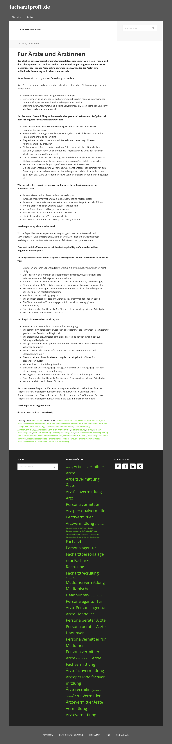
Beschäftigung (99, 524)
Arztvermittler (64, 429)
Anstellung (69, 467)
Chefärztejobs (94, 537)
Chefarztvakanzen (83, 537)
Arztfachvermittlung (26, 429)
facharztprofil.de (29, 6)
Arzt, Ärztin (37, 420)
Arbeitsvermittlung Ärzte (89, 420)
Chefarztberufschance (73, 531)
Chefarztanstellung (72, 528)
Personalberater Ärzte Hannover (62, 438)
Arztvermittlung (78, 429)
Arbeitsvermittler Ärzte (67, 420)
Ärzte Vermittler (63, 423)
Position (79, 659)
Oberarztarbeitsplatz (95, 596)
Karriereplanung (100, 432)
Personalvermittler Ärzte (89, 438)
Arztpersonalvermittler (46, 429)
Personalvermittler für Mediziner (32, 441)
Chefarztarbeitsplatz (86, 528)
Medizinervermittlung (27, 435)
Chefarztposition (83, 534)
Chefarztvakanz (71, 537)
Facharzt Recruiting (42, 432)
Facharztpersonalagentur (63, 432)
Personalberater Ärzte (37, 438)
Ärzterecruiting (52, 426)
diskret (89, 429)
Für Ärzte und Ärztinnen (51, 54)
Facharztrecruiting (83, 432)
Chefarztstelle (94, 534)
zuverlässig (64, 441)
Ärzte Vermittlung (79, 423)
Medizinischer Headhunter (50, 435)
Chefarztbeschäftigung (89, 531)
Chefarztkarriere (71, 534)
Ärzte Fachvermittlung (45, 423)
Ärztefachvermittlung (97, 423)
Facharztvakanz (71, 578)
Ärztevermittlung (82, 426)
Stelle (84, 659)
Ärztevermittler (67, 426)
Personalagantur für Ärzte (75, 435)
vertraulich (53, 441)
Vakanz (88, 659)
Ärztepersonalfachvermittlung (30, 426)
